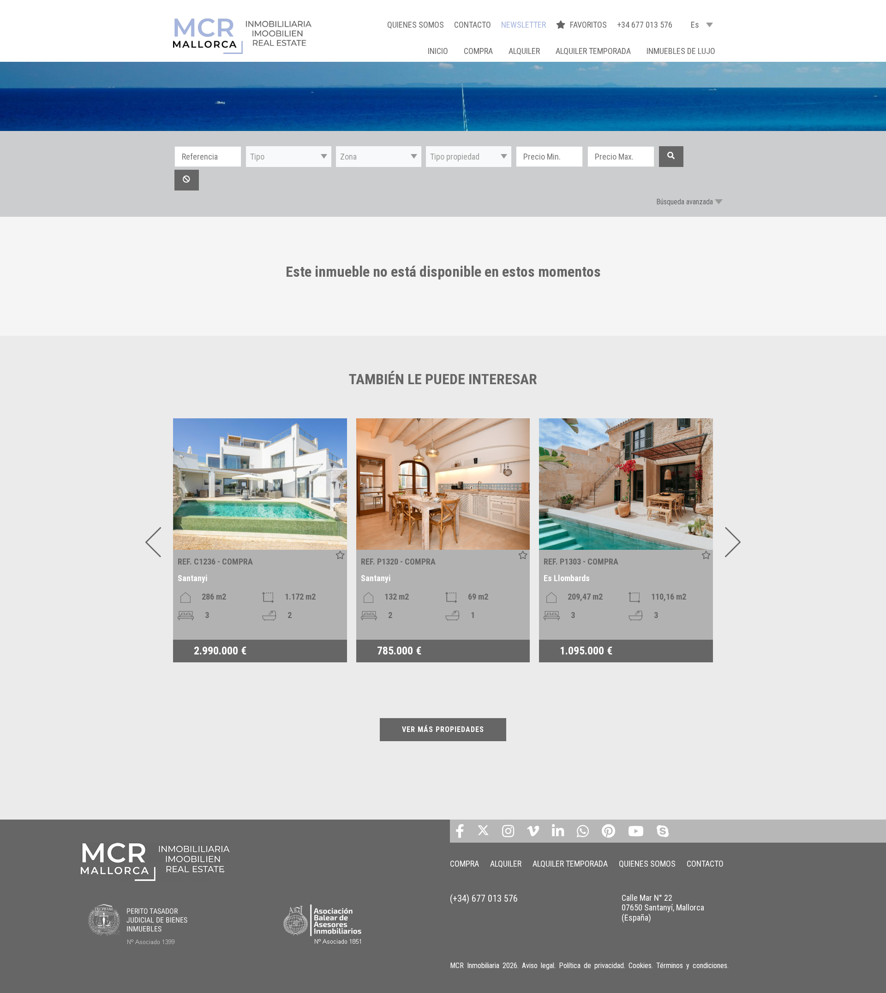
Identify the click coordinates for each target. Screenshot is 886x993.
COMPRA (478, 51)
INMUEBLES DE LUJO (681, 51)
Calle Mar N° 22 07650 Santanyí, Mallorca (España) (663, 907)
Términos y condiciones (691, 965)
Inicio (438, 51)
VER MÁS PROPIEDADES (443, 729)
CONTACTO (472, 25)
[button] (288, 156)
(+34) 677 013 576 (484, 898)
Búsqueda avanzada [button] (684, 201)
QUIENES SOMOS (415, 25)
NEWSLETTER (523, 25)
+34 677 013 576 (644, 25)
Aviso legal (538, 965)
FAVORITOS (589, 25)
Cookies (640, 965)
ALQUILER (524, 51)
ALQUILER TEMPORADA (593, 51)
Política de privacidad (591, 965)
